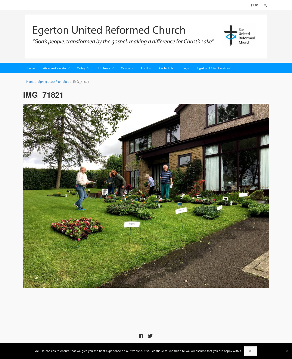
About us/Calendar (54, 68)
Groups (125, 68)
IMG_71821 (43, 94)
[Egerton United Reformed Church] (146, 36)
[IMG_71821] (146, 196)
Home (31, 68)
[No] (287, 351)
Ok (251, 350)
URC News (103, 68)
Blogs (185, 68)
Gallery (81, 68)
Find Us (146, 68)
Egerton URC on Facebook (213, 68)
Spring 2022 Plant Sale (53, 81)
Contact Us (166, 68)
